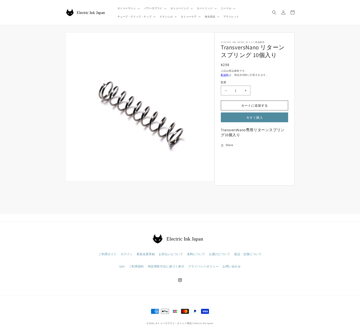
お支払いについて (171, 254)
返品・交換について (247, 254)
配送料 (225, 74)
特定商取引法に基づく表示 (166, 266)
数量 (223, 82)
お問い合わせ (231, 266)
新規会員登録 (146, 254)
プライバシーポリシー (203, 266)
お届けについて (219, 254)
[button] (128, 8)
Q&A (122, 266)
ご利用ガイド (107, 254)
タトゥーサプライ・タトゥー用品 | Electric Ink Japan (184, 323)
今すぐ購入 (254, 118)
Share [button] (229, 145)
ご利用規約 (136, 266)
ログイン (127, 254)
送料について (196, 254)
